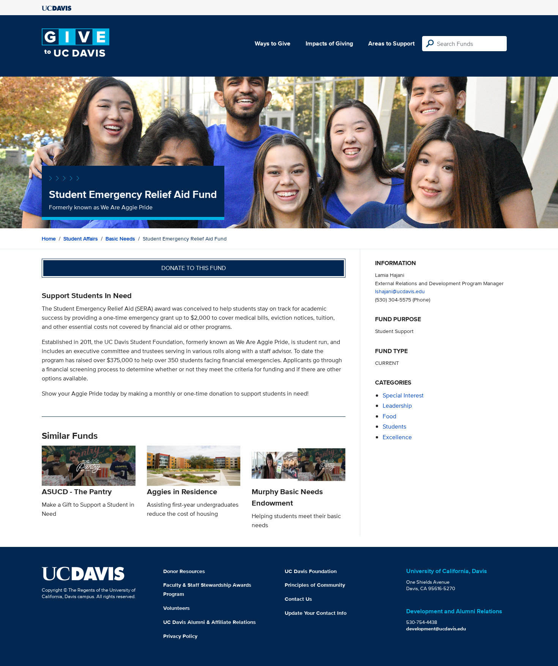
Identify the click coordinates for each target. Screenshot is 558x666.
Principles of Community (315, 585)
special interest (403, 395)
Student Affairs (80, 238)
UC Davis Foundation (311, 571)
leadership (397, 405)
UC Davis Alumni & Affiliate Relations (209, 622)
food (389, 416)
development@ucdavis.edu (436, 628)
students (394, 426)
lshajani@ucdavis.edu (400, 291)
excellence (397, 437)
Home (49, 238)
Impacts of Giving (329, 43)
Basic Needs (120, 238)
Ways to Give (272, 43)
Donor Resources (184, 571)
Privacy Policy (180, 636)
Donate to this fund (193, 268)
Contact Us (298, 599)
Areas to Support (391, 43)
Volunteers (176, 608)
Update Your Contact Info (316, 613)
